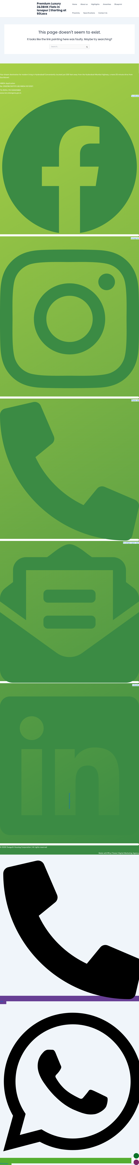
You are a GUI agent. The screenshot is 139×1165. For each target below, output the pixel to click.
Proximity (76, 13)
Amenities (107, 4)
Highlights (95, 4)
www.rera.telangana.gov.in (10, 93)
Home (74, 4)
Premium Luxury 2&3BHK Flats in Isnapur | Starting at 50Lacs (51, 9)
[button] (69, 801)
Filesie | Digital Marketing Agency (125, 853)
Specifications (89, 13)
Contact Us (102, 13)
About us (84, 4)
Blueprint (118, 4)
